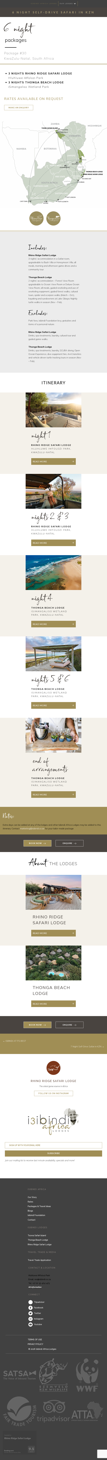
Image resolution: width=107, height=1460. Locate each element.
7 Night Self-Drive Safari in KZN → (87, 1046)
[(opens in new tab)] (53, 1067)
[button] (53, 461)
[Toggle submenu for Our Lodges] (74, 3)
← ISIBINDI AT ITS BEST (14, 1040)
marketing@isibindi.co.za (32, 828)
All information (35, 1287)
